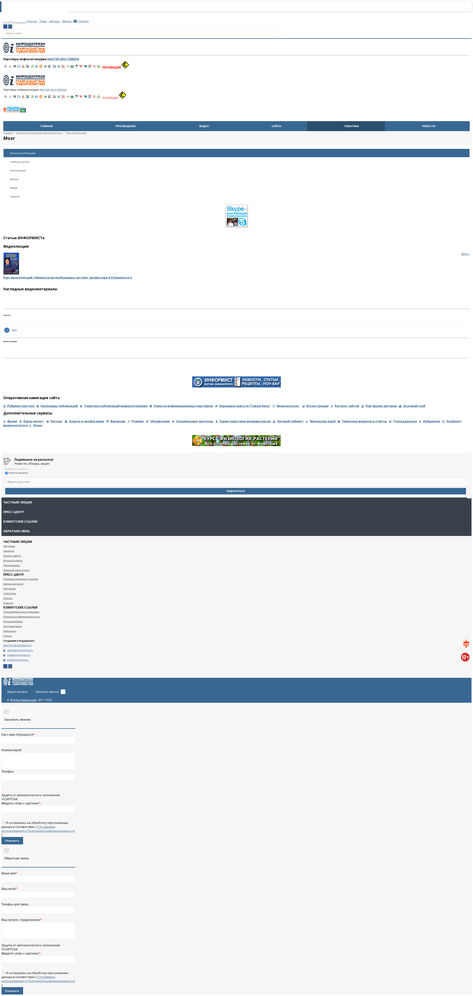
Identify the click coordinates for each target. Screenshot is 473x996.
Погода (56, 421)
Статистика (9, 593)
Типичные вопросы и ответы (364, 421)
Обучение (9, 546)
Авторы (54, 21)
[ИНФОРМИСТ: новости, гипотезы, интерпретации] (236, 386)
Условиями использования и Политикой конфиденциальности (38, 829)
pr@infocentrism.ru (17, 660)
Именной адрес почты (16, 570)
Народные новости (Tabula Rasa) (244, 406)
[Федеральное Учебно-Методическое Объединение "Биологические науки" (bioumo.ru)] (76, 67)
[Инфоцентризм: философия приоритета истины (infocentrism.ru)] (54, 67)
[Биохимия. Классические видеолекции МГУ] (23, 67)
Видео (204, 126)
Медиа (66, 21)
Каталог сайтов (347, 406)
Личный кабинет (290, 421)
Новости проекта (18, 472)
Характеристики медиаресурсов (245, 421)
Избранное (431, 421)
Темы (43, 21)
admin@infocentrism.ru (20, 650)
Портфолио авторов (381, 406)
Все (14, 330)
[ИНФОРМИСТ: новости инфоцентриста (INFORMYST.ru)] (14, 67)
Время (12, 421)
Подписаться (236, 491)
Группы (83, 21)
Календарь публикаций (59, 406)
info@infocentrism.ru (18, 655)
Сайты (276, 126)
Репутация (9, 588)
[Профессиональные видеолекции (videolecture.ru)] (50, 67)
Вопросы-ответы (13, 560)
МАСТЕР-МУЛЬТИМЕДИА (17, 645)
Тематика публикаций (22, 153)
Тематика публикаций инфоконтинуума (115, 406)
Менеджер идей (323, 421)
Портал (31, 21)
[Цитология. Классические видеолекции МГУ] (41, 67)
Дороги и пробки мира (86, 421)
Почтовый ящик (12, 626)
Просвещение (125, 126)
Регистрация (18, 22)
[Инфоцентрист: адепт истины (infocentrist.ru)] (59, 67)
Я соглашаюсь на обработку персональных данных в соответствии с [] (38, 829)
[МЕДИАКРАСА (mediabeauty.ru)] (67, 67)
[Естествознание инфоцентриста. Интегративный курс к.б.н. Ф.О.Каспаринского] (10, 67)
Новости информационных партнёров (183, 406)
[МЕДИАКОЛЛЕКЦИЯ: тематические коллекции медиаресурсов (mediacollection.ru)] (63, 67)
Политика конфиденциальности (21, 616)
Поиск (37, 425)
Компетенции (18, 170)
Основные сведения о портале (20, 579)
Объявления (160, 421)
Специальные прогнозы (194, 421)
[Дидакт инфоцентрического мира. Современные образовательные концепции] (45, 67)
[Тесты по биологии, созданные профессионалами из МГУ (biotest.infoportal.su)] (98, 67)
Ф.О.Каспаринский (23, 700)
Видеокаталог (288, 406)
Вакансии (117, 421)
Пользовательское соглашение (21, 612)
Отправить (12, 840)
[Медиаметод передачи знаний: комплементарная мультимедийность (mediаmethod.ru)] (90, 67)
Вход (6, 22)
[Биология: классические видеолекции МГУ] (32, 67)
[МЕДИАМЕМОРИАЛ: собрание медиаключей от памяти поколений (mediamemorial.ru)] (94, 67)
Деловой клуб (414, 406)
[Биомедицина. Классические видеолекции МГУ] (36, 67)
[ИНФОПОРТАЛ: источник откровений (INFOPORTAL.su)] (19, 67)
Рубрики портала (20, 406)
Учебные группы (20, 161)
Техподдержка (405, 421)
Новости (428, 126)
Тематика (351, 126)
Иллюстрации (317, 406)
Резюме (138, 421)
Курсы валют (33, 421)
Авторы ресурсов (13, 583)
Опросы (8, 598)
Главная (46, 126)
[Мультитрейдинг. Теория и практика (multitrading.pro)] (5, 67)
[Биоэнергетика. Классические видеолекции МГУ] (27, 67)
